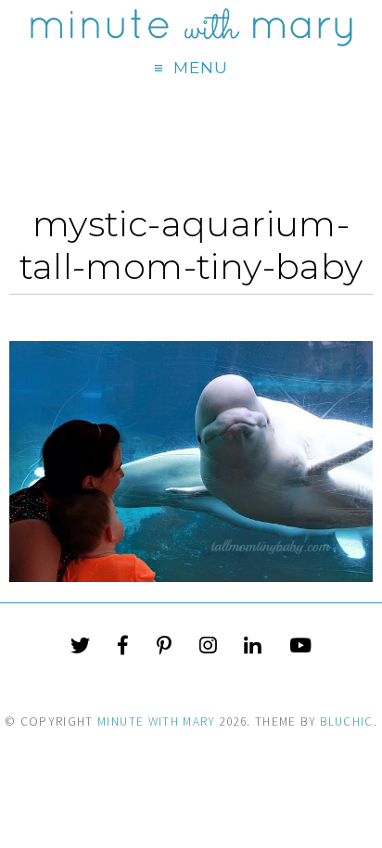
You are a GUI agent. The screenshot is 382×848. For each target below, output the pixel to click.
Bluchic (346, 721)
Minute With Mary (156, 721)
